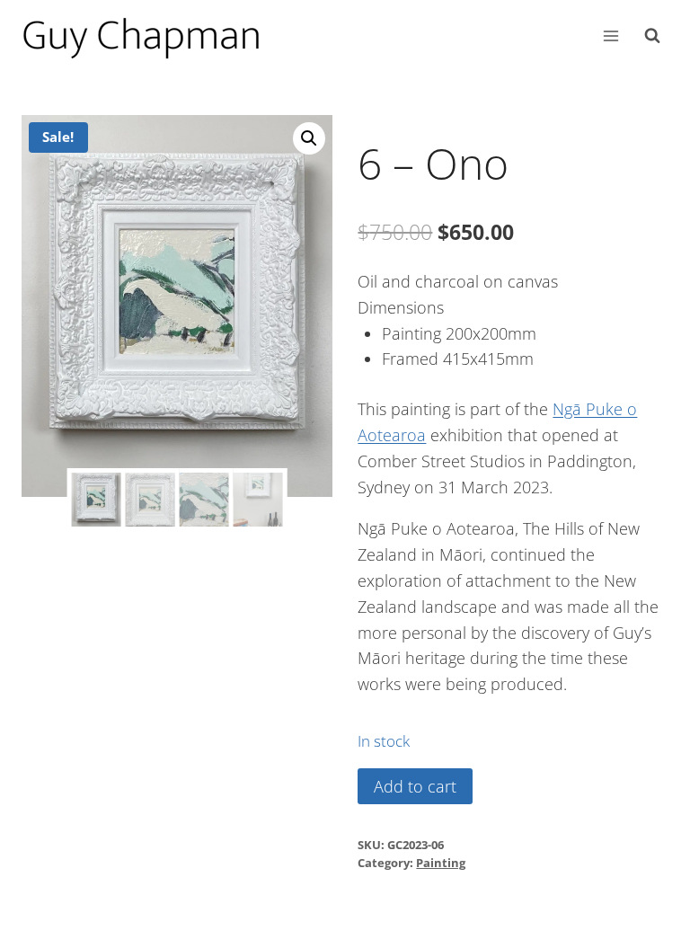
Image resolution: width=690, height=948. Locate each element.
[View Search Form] (652, 36)
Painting (440, 863)
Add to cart (415, 786)
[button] (309, 138)
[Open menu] (610, 35)
